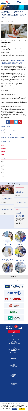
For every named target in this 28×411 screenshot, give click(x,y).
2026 (2, 161)
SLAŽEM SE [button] (22, 408)
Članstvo (7, 230)
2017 (2, 173)
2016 (2, 175)
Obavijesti (3, 153)
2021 (2, 168)
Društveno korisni (4, 144)
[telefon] (22, 2)
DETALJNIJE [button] (14, 408)
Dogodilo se (3, 148)
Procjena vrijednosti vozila (7, 260)
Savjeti (2, 150)
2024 (2, 164)
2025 (2, 162)
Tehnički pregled (20, 230)
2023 (2, 165)
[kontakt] (20, 2)
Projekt (2, 145)
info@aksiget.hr (14, 338)
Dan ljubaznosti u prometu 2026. (8, 130)
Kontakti (14, 277)
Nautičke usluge (20, 260)
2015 (2, 176)
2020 (2, 169)
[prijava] (18, 2)
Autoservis (20, 244)
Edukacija (3, 147)
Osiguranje (8, 244)
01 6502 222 (14, 336)
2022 (2, 166)
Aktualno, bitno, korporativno (6, 7)
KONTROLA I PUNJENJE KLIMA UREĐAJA (9, 134)
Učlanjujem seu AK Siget (14, 331)
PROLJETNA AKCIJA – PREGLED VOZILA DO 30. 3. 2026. (12, 137)
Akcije (2, 154)
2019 (2, 170)
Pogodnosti (3, 151)
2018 (2, 172)
